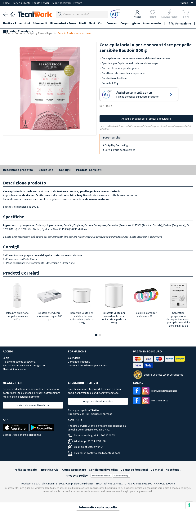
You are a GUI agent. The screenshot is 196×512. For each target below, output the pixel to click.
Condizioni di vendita (103, 469)
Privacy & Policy (76, 475)
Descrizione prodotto (18, 170)
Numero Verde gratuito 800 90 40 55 (94, 435)
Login (6, 358)
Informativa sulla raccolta (98, 507)
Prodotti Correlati (88, 170)
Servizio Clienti (21, 3)
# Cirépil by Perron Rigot (116, 145)
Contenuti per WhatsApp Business (87, 365)
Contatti (157, 469)
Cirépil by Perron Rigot (40, 33)
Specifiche (46, 170)
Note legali (173, 469)
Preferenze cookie (101, 475)
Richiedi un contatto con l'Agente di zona (97, 453)
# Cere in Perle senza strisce (119, 150)
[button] (96, 335)
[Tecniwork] (12, 13)
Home (6, 3)
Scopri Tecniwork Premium (67, 3)
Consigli (64, 170)
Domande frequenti (79, 361)
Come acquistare (74, 469)
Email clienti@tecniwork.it (88, 446)
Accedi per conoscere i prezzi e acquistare (146, 118)
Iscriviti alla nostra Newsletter (33, 405)
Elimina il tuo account (15, 369)
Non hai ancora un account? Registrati (24, 365)
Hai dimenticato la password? (19, 361)
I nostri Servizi (41, 3)
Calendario (74, 358)
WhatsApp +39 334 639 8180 (89, 441)
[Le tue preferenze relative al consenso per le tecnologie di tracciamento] (189, 505)
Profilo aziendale (25, 469)
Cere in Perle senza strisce (74, 33)
